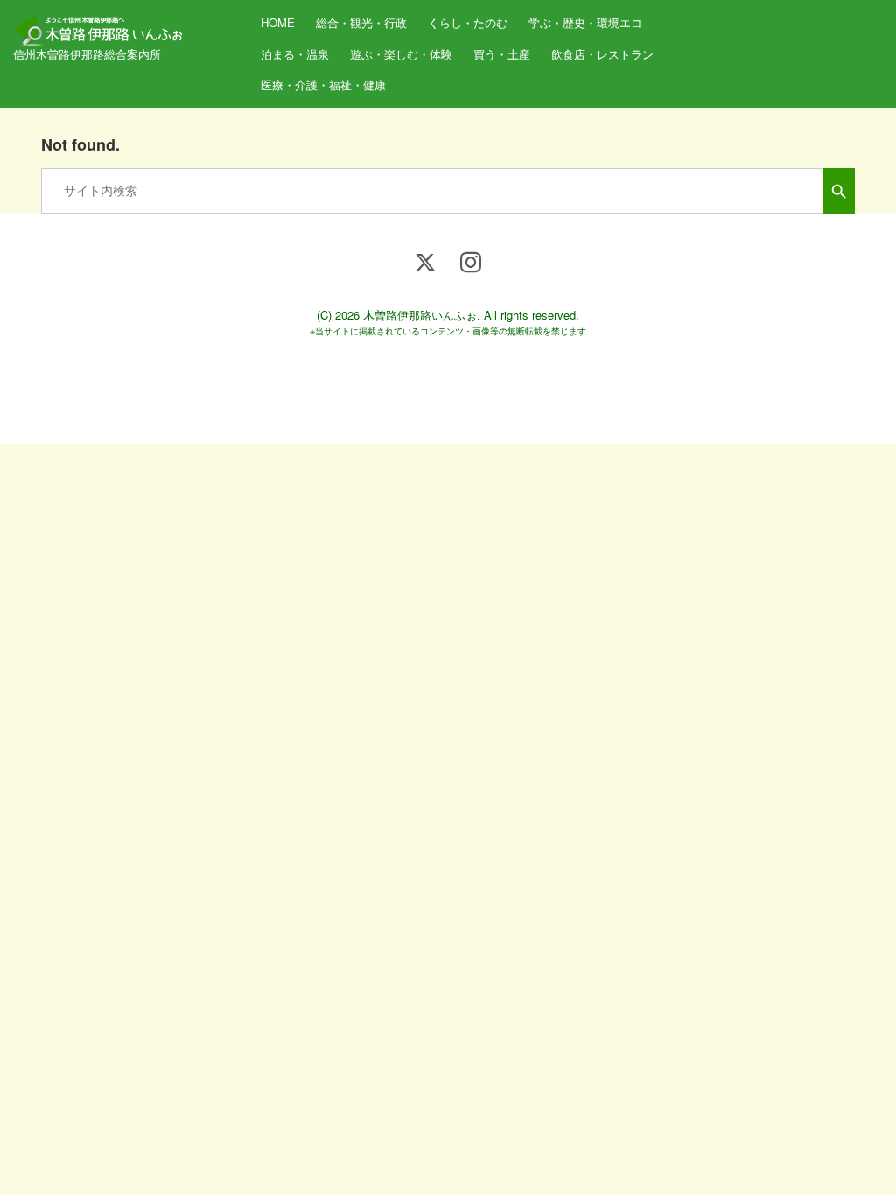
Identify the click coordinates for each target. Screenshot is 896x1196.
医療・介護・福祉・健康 (323, 84)
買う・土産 (501, 54)
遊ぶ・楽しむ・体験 (401, 54)
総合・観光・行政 (361, 22)
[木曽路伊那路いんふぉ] (100, 24)
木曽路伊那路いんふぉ (420, 314)
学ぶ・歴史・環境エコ (585, 22)
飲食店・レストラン (602, 54)
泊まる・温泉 (295, 54)
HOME (278, 22)
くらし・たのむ (468, 22)
